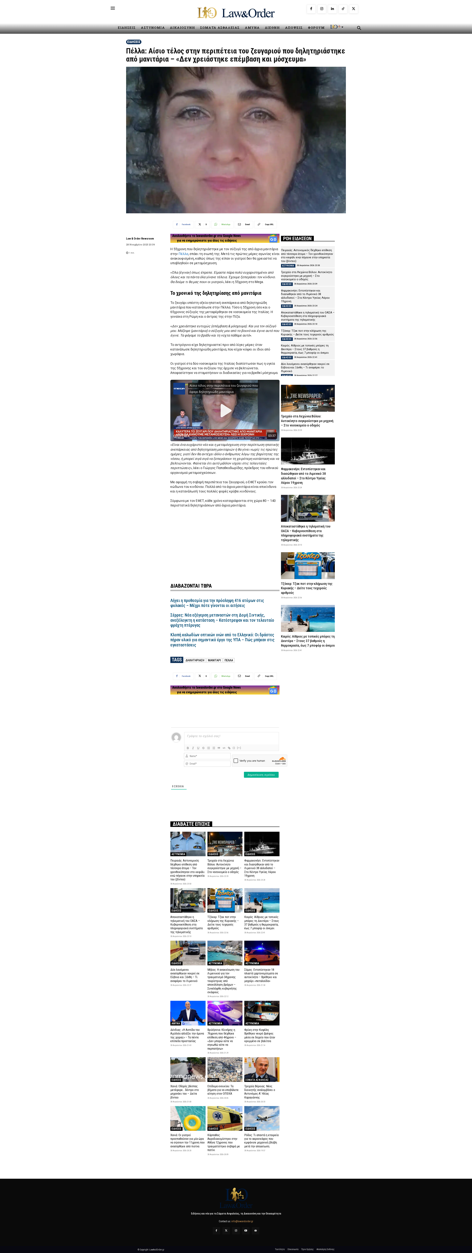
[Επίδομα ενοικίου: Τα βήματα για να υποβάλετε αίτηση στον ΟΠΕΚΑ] (225, 1069)
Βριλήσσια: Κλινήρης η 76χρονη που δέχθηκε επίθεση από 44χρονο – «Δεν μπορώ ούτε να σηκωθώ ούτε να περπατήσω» (221, 1039)
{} (234, 747)
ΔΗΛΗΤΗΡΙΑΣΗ (194, 660)
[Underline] (198, 748)
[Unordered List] (213, 748)
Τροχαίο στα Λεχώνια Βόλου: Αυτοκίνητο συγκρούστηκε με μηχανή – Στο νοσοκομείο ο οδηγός (224, 866)
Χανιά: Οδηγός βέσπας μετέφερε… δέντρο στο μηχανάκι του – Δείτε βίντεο (184, 1091)
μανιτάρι (214, 660)
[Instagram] (321, 9)
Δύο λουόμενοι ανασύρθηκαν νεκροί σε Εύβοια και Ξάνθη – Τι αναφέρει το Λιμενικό (184, 975)
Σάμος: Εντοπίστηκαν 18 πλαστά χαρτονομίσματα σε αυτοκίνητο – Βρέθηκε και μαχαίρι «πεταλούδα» (261, 975)
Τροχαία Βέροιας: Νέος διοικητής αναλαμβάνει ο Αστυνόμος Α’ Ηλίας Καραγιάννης (259, 1091)
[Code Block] (224, 748)
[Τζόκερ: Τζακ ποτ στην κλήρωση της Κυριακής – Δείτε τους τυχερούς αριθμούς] (225, 900)
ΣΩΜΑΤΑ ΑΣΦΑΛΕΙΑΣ (257, 1079)
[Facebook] (311, 9)
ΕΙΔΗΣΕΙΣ (133, 42)
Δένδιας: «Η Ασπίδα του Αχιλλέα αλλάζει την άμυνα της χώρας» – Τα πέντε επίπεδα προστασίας (187, 1035)
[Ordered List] (208, 748)
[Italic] (193, 748)
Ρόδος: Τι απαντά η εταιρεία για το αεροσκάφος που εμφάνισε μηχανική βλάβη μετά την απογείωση (261, 1140)
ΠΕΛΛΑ (229, 660)
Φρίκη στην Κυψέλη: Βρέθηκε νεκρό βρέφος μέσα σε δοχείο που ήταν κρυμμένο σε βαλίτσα (259, 1035)
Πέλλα (183, 254)
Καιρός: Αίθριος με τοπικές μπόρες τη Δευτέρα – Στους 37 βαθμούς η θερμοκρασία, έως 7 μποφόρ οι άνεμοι (261, 922)
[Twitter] (226, 1230)
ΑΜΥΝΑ (175, 1023)
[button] (359, 28)
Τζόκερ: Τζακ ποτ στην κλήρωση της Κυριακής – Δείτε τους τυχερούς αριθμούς (223, 922)
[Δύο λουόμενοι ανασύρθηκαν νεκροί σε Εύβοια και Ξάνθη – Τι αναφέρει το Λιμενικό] (188, 953)
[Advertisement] (225, 543)
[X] (353, 9)
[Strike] (203, 748)
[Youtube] (245, 1230)
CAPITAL (213, 1079)
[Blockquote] (218, 748)
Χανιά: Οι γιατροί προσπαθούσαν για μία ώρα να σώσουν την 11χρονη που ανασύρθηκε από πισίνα (187, 1140)
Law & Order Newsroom (140, 238)
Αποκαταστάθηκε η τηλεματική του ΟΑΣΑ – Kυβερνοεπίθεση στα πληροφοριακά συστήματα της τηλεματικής (186, 924)
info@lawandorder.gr (242, 1221)
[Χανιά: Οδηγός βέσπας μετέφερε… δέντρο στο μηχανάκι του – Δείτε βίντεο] (188, 1069)
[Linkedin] (332, 9)
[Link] (229, 748)
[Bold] (187, 748)
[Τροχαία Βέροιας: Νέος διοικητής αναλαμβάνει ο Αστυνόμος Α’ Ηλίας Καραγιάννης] (262, 1069)
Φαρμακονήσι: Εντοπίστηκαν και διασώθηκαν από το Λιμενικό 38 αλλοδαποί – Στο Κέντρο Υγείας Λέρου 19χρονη (261, 868)
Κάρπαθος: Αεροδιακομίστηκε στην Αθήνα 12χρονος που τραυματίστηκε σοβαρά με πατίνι (223, 1142)
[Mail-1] (255, 1230)
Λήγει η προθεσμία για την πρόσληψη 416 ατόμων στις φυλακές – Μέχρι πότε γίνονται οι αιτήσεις (217, 603)
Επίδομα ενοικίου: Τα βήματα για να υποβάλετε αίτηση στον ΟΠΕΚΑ (223, 1090)
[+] (239, 747)
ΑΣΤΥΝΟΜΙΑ (178, 854)
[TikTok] (343, 9)
